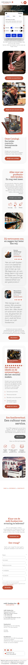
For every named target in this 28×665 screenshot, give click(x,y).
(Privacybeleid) (10, 584)
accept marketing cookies (16, 505)
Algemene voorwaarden (17, 662)
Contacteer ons (14, 536)
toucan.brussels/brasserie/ (18, 296)
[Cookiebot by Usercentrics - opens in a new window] (18, 13)
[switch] (21, 28)
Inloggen (21, 663)
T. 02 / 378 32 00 (8, 614)
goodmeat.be (17, 256)
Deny (20, 35)
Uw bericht (5, 575)
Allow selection (14, 35)
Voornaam (5, 560)
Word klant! (14, 337)
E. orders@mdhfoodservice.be (12, 617)
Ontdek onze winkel (15, 198)
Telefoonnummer (6, 565)
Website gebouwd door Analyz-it (10, 660)
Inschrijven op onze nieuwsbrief (11, 653)
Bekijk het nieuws (12, 406)
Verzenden (8, 587)
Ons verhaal (19, 436)
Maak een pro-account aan (14, 109)
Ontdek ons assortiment (14, 78)
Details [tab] (14, 16)
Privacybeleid (5, 663)
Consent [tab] (7, 16)
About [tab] (20, 16)
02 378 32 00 (22, 2)
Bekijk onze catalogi (13, 158)
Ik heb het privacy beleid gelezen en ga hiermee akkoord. (14, 584)
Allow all (8, 35)
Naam (4, 555)
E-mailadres (5, 570)
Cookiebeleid (14, 663)
